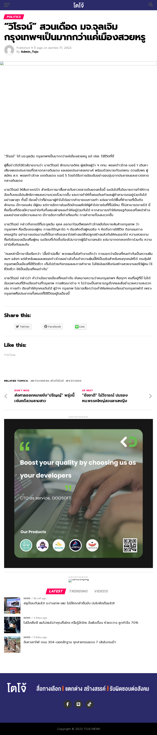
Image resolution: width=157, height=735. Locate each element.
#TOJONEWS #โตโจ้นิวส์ (48, 381)
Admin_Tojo (29, 52)
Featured (74, 381)
